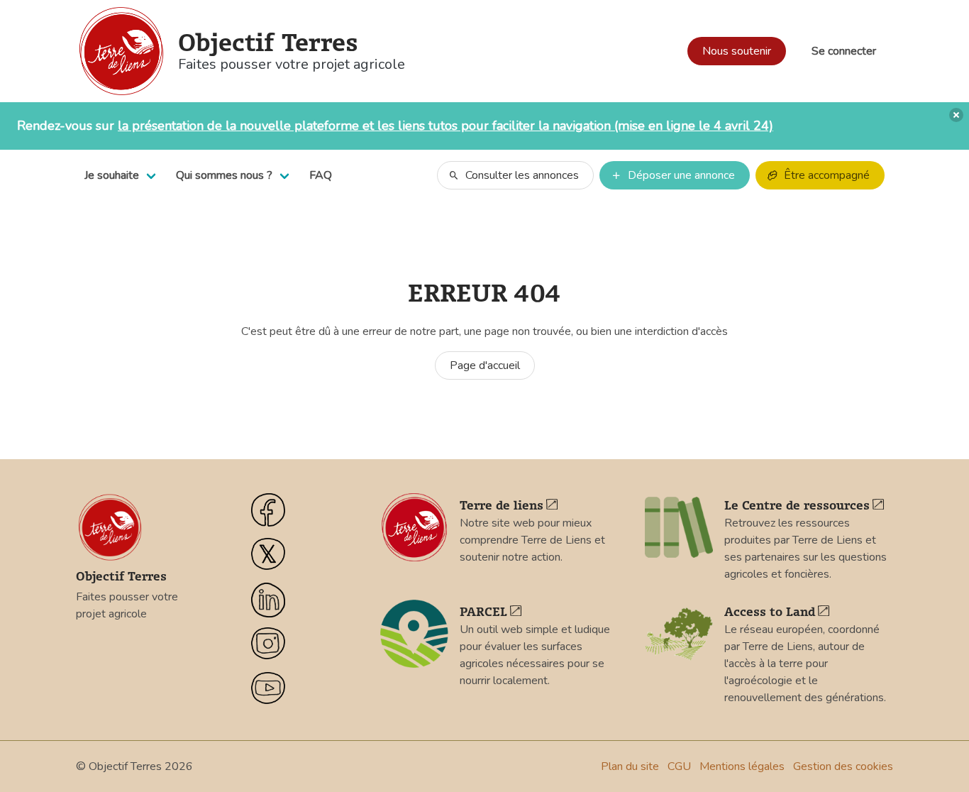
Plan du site (630, 766)
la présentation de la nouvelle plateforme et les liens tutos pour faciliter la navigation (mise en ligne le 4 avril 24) (445, 125)
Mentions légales (742, 766)
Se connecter (844, 51)
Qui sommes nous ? (224, 175)
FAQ (320, 175)
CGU (679, 766)
